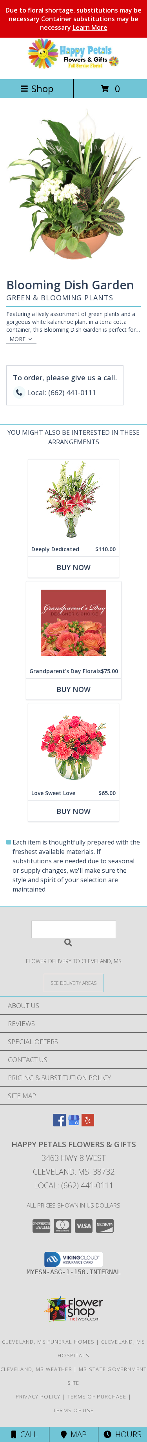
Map (77, 1434)
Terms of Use (73, 1410)
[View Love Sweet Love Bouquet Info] (73, 744)
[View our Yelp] (88, 1123)
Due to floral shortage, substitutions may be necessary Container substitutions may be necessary (73, 19)
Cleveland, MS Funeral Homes (48, 1341)
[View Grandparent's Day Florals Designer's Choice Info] (73, 622)
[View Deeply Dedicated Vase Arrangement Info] (73, 500)
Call (27, 1434)
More (17, 339)
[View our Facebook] (59, 1123)
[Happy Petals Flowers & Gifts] (74, 67)
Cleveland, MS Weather (36, 1369)
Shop (42, 88)
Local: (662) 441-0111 (73, 1185)
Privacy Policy (38, 1396)
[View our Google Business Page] (73, 1123)
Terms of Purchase (97, 1396)
